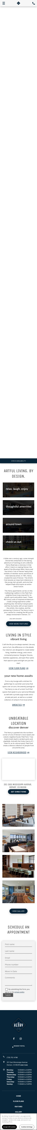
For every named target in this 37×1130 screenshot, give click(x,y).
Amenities (17, 705)
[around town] (18, 519)
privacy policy (19, 992)
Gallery (18, 1112)
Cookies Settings (26, 1127)
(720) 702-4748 (34, 3)
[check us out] (18, 537)
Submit (8, 995)
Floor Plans (18, 1101)
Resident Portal (19, 1046)
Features (18, 1106)
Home (18, 1096)
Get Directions (20, 791)
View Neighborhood (17, 752)
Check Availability (18, 461)
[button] (15, 1039)
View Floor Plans (17, 668)
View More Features (18, 624)
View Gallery (18, 911)
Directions (24, 1065)
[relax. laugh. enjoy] (18, 484)
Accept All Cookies (9, 1127)
